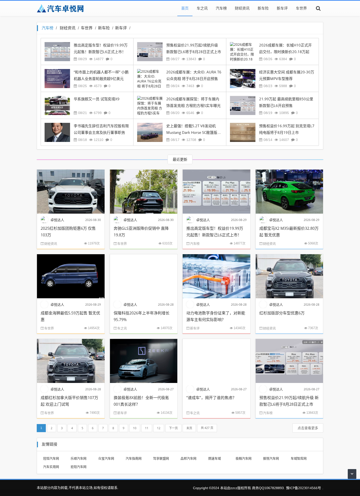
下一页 (173, 428)
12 (158, 428)
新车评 (282, 8)
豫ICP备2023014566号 (303, 487)
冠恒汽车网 (51, 458)
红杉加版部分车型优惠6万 (282, 313)
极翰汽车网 (244, 458)
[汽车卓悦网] (60, 8)
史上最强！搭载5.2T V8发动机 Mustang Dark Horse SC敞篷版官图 (193, 132)
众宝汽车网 (106, 458)
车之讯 (202, 8)
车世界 (301, 8)
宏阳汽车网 (78, 466)
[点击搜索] (318, 8)
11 (146, 428)
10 (134, 428)
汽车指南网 (134, 458)
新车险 (263, 8)
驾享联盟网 (161, 458)
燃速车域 (214, 458)
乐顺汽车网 (78, 458)
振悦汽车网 (271, 458)
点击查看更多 (308, 428)
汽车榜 (221, 8)
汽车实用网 (51, 466)
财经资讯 (242, 8)
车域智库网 (299, 458)
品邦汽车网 (188, 458)
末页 (189, 428)
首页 (185, 8)
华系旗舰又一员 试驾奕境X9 (97, 98)
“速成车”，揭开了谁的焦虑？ (211, 397)
